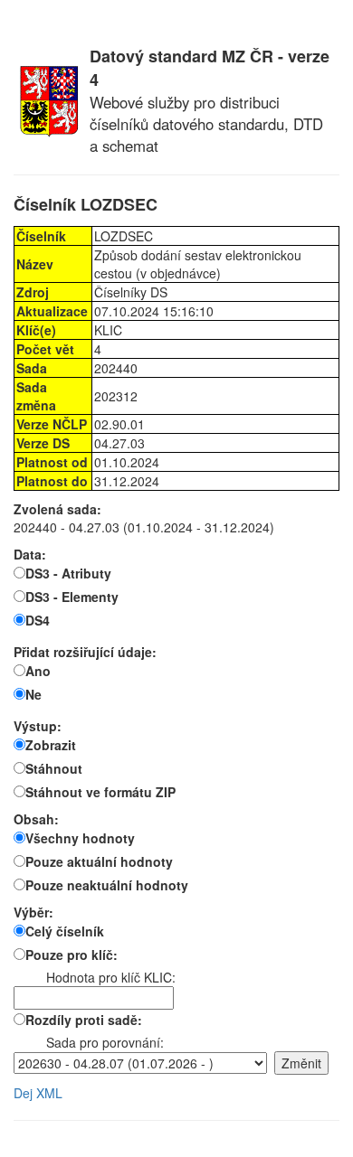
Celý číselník (64, 931)
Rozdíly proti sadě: (83, 1020)
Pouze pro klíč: (71, 954)
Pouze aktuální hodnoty (99, 861)
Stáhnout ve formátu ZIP (100, 792)
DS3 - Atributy (68, 573)
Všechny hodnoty (80, 838)
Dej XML (38, 1093)
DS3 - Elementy (72, 597)
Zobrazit (50, 745)
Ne (33, 694)
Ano (38, 671)
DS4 (37, 620)
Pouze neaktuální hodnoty (106, 885)
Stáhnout (53, 768)
